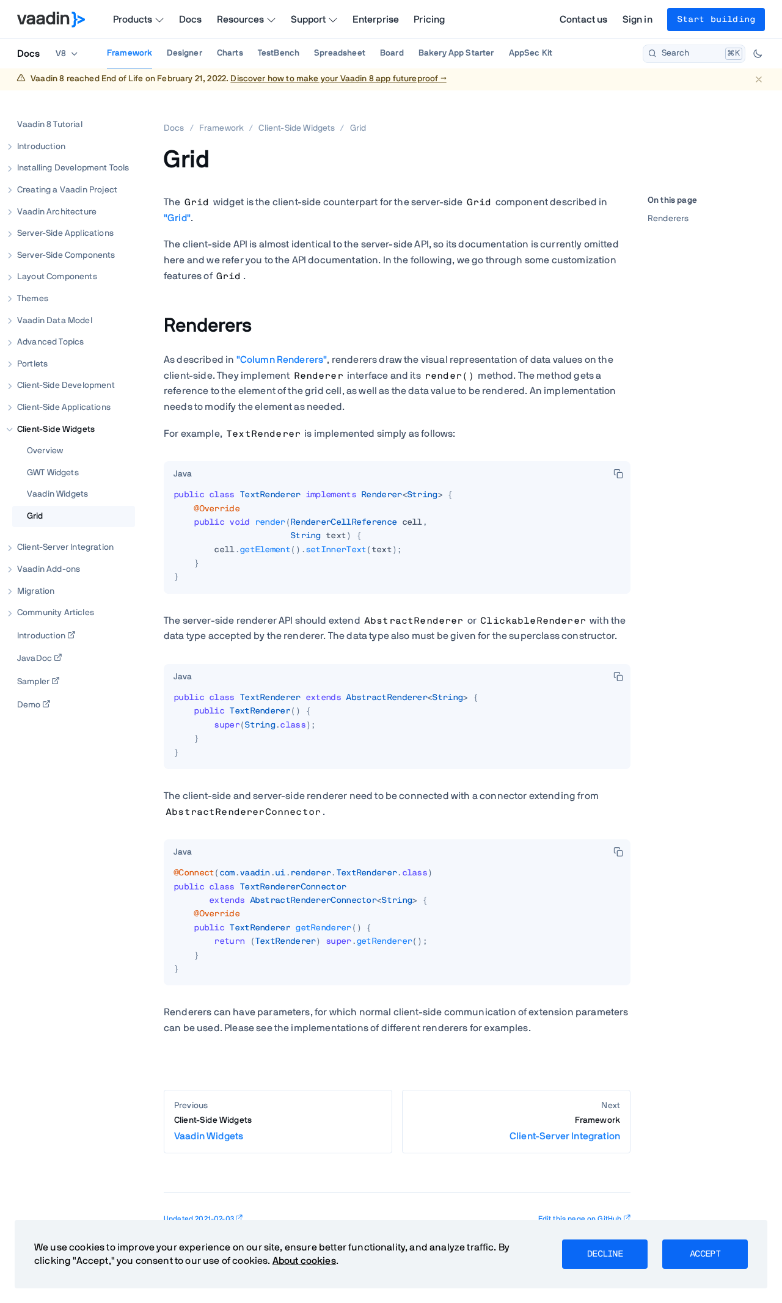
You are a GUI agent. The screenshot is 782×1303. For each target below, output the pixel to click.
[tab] (183, 474)
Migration (35, 590)
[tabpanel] (397, 541)
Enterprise (376, 19)
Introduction (41, 146)
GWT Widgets (53, 472)
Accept (705, 1254)
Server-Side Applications (65, 233)
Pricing (429, 19)
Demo (29, 704)
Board (392, 53)
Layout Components (57, 276)
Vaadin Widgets (57, 494)
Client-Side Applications (64, 407)
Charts (230, 53)
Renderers (668, 218)
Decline (605, 1254)
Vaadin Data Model (54, 320)
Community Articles (55, 612)
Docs (190, 19)
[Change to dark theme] (757, 53)
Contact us (584, 19)
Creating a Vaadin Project (67, 190)
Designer (184, 53)
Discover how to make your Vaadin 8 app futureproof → (338, 79)
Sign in (637, 19)
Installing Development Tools (73, 168)
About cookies (304, 1261)
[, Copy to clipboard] (618, 473)
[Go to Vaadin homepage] (51, 19)
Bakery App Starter (456, 53)
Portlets (32, 363)
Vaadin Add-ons (48, 569)
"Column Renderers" (281, 360)
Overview (45, 451)
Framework (129, 53)
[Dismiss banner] (758, 79)
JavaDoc (34, 658)
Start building (716, 19)
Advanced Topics (50, 342)
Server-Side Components (66, 254)
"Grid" (177, 218)
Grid (35, 515)
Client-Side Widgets (56, 429)
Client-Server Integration (65, 547)
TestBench (278, 53)
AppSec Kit (531, 53)
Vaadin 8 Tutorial (49, 124)
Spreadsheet (339, 53)
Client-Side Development (66, 385)
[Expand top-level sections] (118, 112)
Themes (32, 298)
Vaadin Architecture (57, 211)
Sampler (33, 681)
